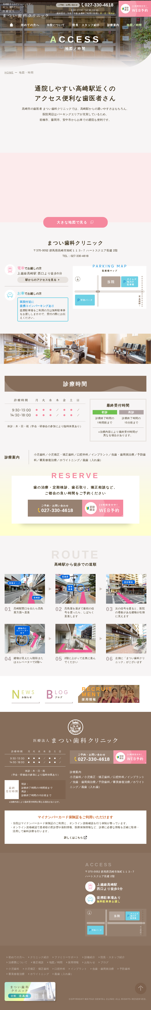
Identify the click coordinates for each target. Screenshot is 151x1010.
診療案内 (113, 25)
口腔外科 (60, 968)
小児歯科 (13, 968)
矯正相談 (38, 962)
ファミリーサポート (67, 957)
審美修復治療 (16, 974)
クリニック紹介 (39, 957)
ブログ (104, 962)
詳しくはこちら (73, 837)
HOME (9, 72)
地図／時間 (134, 25)
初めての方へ (30, 25)
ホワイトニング (39, 974)
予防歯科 (125, 968)
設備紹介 (89, 957)
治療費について (17, 962)
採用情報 (73, 962)
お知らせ (89, 962)
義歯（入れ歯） (64, 974)
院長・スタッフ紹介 (86, 25)
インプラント (79, 968)
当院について (56, 25)
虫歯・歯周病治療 (103, 968)
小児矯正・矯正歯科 (37, 968)
